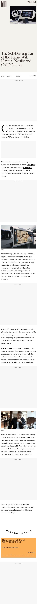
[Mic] (3, 4)
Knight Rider (30, 437)
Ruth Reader (7, 76)
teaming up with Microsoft (16, 446)
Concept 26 (31, 164)
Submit (31, 552)
